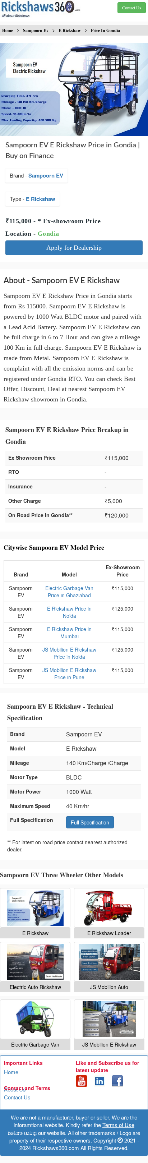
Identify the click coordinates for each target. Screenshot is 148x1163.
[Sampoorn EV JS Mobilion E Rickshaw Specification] (109, 1019)
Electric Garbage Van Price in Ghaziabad (69, 591)
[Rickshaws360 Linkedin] (99, 1080)
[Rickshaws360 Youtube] (81, 1080)
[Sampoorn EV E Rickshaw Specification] (35, 908)
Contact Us (17, 1097)
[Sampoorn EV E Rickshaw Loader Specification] (109, 908)
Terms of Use (20, 1114)
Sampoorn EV (45, 175)
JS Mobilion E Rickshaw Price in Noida (69, 653)
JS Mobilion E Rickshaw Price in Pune (69, 673)
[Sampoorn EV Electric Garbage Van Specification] (35, 1019)
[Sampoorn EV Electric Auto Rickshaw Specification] (35, 962)
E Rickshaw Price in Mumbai (69, 632)
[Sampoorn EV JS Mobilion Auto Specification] (109, 962)
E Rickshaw (40, 199)
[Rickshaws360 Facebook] (117, 1080)
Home (11, 1072)
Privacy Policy (21, 1131)
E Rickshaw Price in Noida (69, 612)
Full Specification (90, 822)
